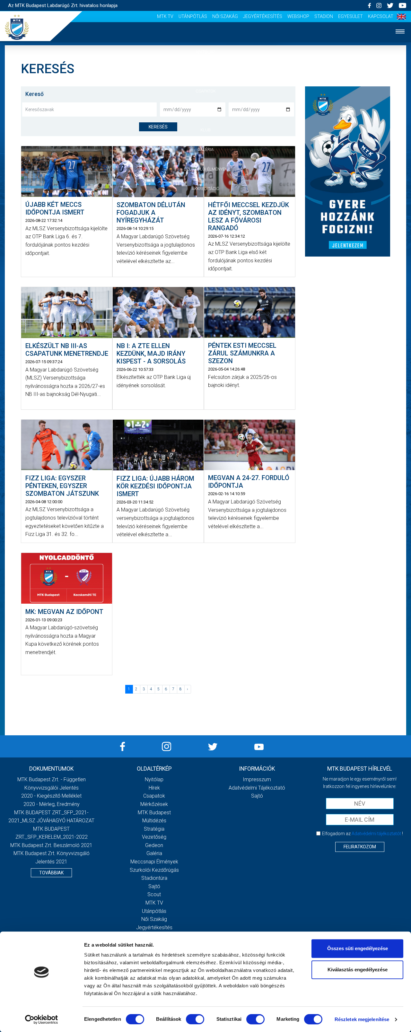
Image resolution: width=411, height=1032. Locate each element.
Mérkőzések (206, 110)
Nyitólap (205, 51)
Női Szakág (225, 16)
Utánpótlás (193, 16)
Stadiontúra (154, 878)
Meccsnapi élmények (154, 862)
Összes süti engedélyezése (357, 948)
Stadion (323, 16)
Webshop (298, 16)
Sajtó (154, 886)
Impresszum (257, 779)
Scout (154, 894)
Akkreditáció (205, 188)
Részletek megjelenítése (362, 1019)
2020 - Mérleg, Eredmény (51, 804)
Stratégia (154, 829)
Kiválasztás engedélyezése (358, 969)
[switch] (195, 1019)
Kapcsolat (380, 16)
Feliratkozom (360, 846)
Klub (205, 129)
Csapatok (206, 91)
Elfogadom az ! (362, 833)
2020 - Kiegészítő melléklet (51, 796)
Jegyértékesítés (262, 16)
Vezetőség (154, 837)
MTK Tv (165, 16)
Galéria (205, 149)
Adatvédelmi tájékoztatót (376, 833)
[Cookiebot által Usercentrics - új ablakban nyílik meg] (41, 1019)
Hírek (205, 71)
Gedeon (154, 845)
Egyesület (350, 16)
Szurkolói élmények (205, 169)
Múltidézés (154, 821)
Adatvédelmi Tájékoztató (257, 788)
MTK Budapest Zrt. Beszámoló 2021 (51, 845)
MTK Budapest (154, 812)
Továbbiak (51, 872)
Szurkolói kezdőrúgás (154, 870)
